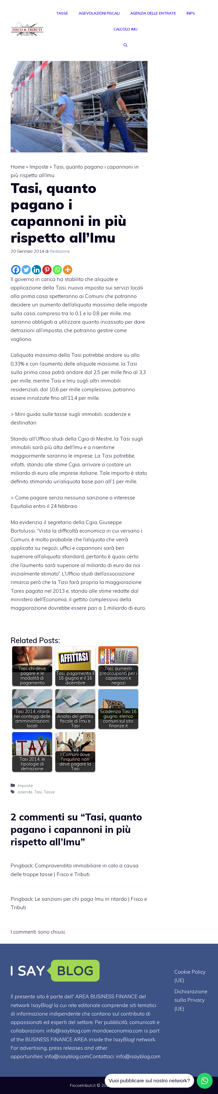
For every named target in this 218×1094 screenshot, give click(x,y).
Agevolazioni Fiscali (99, 13)
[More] (67, 269)
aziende (25, 791)
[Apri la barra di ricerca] (125, 45)
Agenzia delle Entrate (153, 13)
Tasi (38, 791)
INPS (191, 13)
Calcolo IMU (125, 29)
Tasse (62, 13)
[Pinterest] (47, 269)
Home (18, 167)
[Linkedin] (36, 269)
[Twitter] (26, 269)
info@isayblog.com (138, 1056)
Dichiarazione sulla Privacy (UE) (190, 1000)
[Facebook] (15, 269)
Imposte (39, 167)
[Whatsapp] (57, 269)
